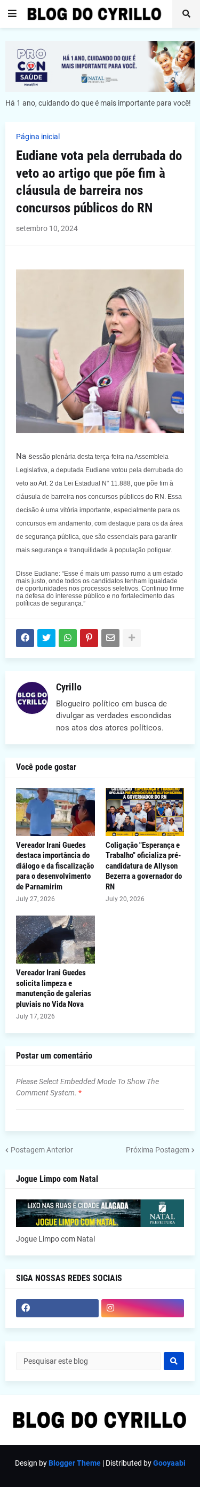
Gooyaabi (169, 1463)
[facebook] (57, 1308)
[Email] (110, 638)
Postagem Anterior (42, 1150)
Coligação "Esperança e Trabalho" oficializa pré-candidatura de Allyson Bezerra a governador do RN (144, 866)
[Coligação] (145, 812)
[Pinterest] (89, 638)
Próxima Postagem (157, 1150)
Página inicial (38, 136)
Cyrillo (69, 687)
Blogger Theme (75, 1463)
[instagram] (142, 1308)
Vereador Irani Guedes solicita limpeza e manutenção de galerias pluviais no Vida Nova (53, 988)
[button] (12, 14)
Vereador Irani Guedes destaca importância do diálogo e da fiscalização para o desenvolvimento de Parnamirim (55, 866)
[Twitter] (46, 638)
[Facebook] (25, 638)
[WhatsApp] (68, 638)
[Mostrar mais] (132, 638)
